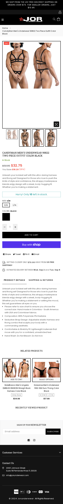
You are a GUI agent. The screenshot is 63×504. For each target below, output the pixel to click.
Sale (7, 43)
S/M (6, 205)
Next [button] (57, 80)
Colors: (9, 211)
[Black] (6, 217)
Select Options (16, 379)
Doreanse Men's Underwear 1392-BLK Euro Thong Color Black (16, 388)
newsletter (31, 425)
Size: (6, 201)
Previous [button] (6, 80)
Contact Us (8, 463)
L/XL (15, 205)
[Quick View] (28, 361)
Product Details (14, 280)
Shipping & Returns (41, 280)
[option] (31, 65)
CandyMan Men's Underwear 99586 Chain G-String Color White (46, 388)
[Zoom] (56, 124)
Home (5, 28)
